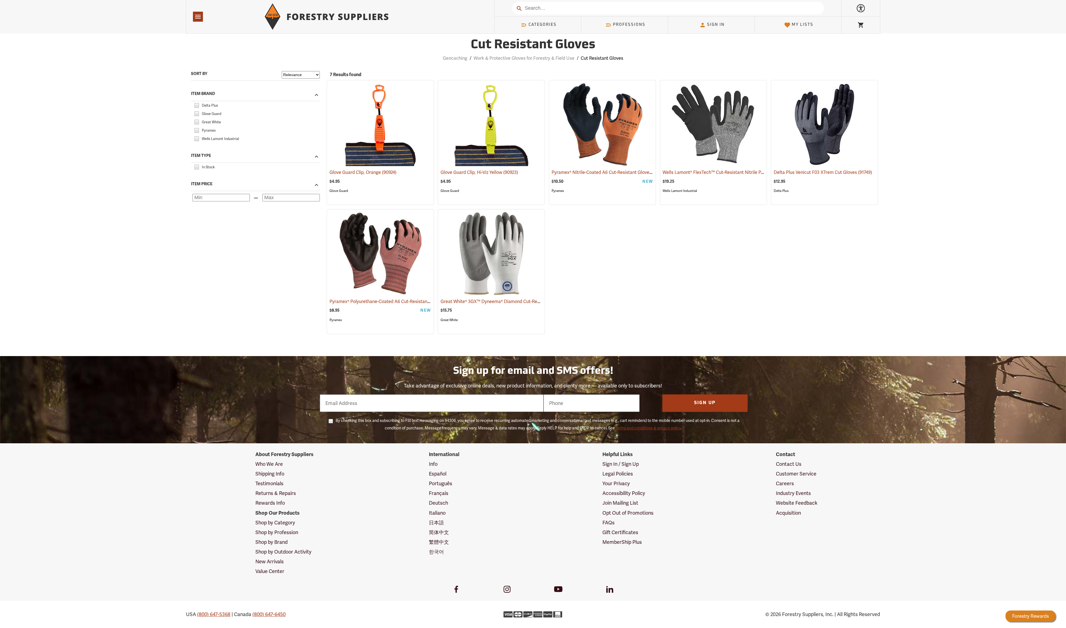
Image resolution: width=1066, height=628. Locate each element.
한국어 (436, 552)
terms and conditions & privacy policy (648, 428)
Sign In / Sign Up (620, 464)
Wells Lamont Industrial (680, 191)
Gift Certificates (620, 532)
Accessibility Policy (623, 493)
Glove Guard (339, 191)
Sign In (716, 25)
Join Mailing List (620, 503)
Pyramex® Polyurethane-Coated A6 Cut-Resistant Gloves (394, 301)
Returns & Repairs (275, 493)
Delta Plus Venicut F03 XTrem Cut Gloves (823, 172)
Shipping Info (269, 474)
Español (437, 474)
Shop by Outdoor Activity (283, 552)
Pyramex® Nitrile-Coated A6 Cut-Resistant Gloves (609, 172)
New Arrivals (269, 561)
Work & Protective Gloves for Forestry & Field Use (524, 58)
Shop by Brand (271, 542)
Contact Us (788, 464)
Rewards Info (270, 503)
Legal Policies (617, 474)
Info (433, 464)
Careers (785, 483)
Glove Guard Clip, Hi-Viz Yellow (479, 172)
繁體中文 (439, 542)
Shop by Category (275, 522)
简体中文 (439, 532)
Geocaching (455, 58)
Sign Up (705, 403)
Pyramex (558, 191)
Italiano (437, 513)
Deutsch (438, 503)
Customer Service (796, 474)
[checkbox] (196, 104)
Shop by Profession (276, 532)
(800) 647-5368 (213, 614)
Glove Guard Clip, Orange (363, 172)
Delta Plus (781, 191)
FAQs (608, 522)
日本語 (436, 522)
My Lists (802, 25)
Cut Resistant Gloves (533, 45)
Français (438, 493)
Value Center (269, 571)
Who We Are (269, 464)
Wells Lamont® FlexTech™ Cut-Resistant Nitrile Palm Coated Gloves (739, 172)
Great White (449, 320)
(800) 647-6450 (269, 614)
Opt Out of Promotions (627, 513)
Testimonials (269, 483)
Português (440, 483)
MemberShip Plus (622, 542)
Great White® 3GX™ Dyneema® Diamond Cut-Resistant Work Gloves (517, 301)
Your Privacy (616, 483)
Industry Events (793, 493)
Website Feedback (797, 503)
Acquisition (788, 513)
